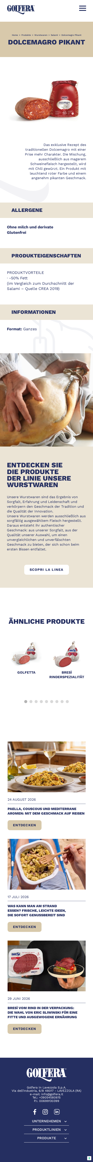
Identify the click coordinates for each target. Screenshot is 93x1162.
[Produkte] (46, 1138)
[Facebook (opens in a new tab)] (34, 1113)
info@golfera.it (52, 1094)
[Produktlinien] (46, 1130)
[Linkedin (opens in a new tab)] (57, 1113)
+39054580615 (50, 1097)
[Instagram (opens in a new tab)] (45, 1113)
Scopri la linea (49, 569)
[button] (25, 701)
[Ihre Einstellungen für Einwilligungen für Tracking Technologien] (89, 1158)
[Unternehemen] (46, 1121)
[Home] (21, 9)
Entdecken (27, 826)
